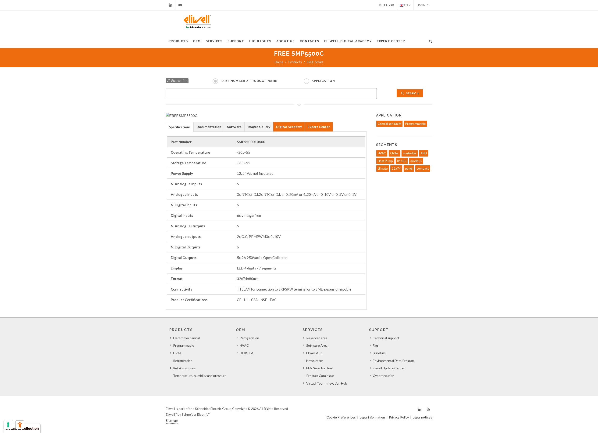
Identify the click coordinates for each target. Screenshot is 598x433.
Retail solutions (184, 368)
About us (285, 41)
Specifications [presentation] (180, 127)
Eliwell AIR (314, 353)
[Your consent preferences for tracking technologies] (8, 424)
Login (421, 5)
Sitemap (172, 420)
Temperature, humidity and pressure (199, 376)
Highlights (260, 41)
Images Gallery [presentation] (258, 127)
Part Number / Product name (249, 81)
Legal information (372, 417)
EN (405, 5)
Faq (375, 345)
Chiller (394, 153)
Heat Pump (385, 161)
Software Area (316, 345)
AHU (423, 153)
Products (178, 41)
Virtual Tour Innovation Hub (326, 383)
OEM (197, 41)
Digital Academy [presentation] (289, 127)
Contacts (309, 41)
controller (409, 153)
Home (279, 62)
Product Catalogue (320, 376)
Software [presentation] (234, 127)
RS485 (401, 161)
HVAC (382, 153)
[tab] (180, 126)
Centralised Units (389, 124)
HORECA (246, 353)
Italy (386, 5)
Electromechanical (186, 338)
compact (423, 168)
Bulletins (379, 353)
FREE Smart (315, 62)
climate (383, 168)
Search (412, 93)
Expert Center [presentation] (319, 127)
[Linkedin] (170, 5)
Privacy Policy (399, 417)
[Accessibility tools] (19, 424)
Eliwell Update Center (389, 368)
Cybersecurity (383, 376)
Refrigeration (182, 361)
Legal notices (422, 417)
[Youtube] (180, 5)
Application (323, 81)
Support (236, 41)
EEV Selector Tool (319, 368)
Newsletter (314, 361)
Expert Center (391, 41)
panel (409, 168)
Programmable (415, 124)
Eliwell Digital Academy (348, 41)
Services (214, 41)
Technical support (386, 338)
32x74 (396, 168)
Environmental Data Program (394, 361)
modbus (416, 161)
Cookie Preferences (341, 417)
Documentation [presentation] (208, 127)
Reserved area (316, 338)
